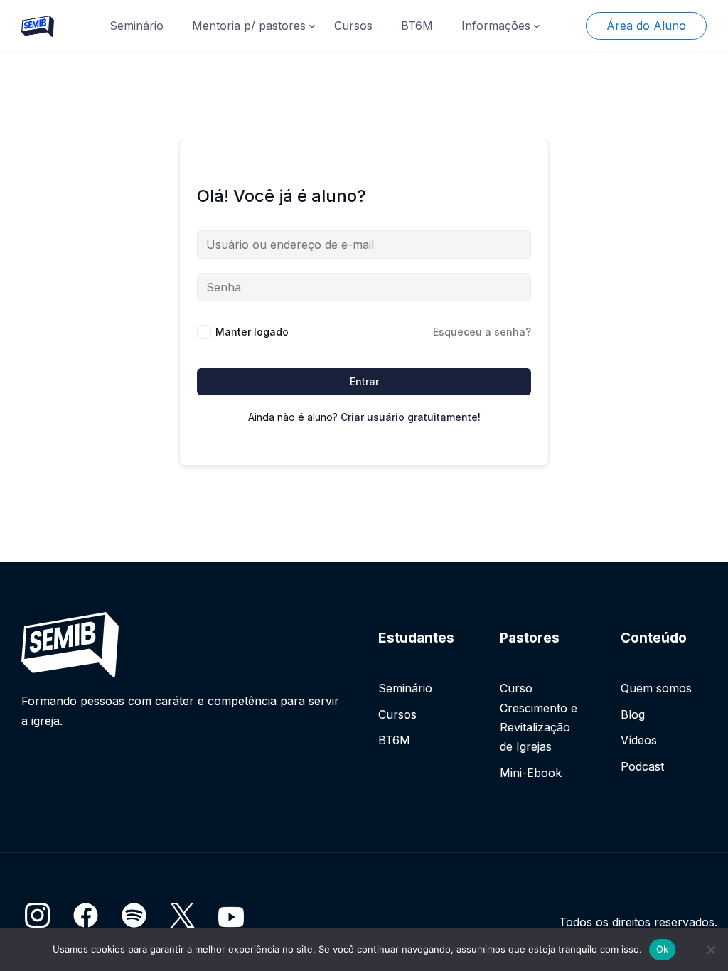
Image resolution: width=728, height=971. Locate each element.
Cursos (353, 25)
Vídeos (639, 740)
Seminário (136, 25)
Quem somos (656, 688)
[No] (710, 950)
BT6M (417, 25)
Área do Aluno (646, 25)
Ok (662, 949)
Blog (633, 714)
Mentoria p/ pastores (249, 25)
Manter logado (252, 332)
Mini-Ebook (531, 773)
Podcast (642, 766)
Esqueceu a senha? (482, 332)
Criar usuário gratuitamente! (411, 417)
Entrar (364, 381)
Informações (495, 25)
